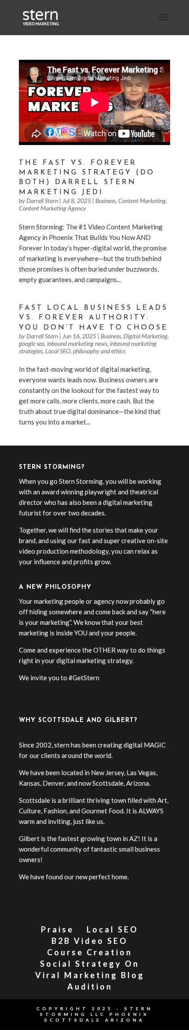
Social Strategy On (89, 963)
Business (105, 200)
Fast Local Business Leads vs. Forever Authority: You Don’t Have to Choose (93, 318)
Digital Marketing (145, 336)
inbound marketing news (77, 343)
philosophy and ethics (99, 351)
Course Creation (89, 952)
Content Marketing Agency (52, 208)
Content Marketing (142, 200)
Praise (57, 929)
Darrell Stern (42, 200)
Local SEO (57, 351)
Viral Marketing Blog (90, 975)
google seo (31, 343)
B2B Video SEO (89, 941)
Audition (90, 986)
